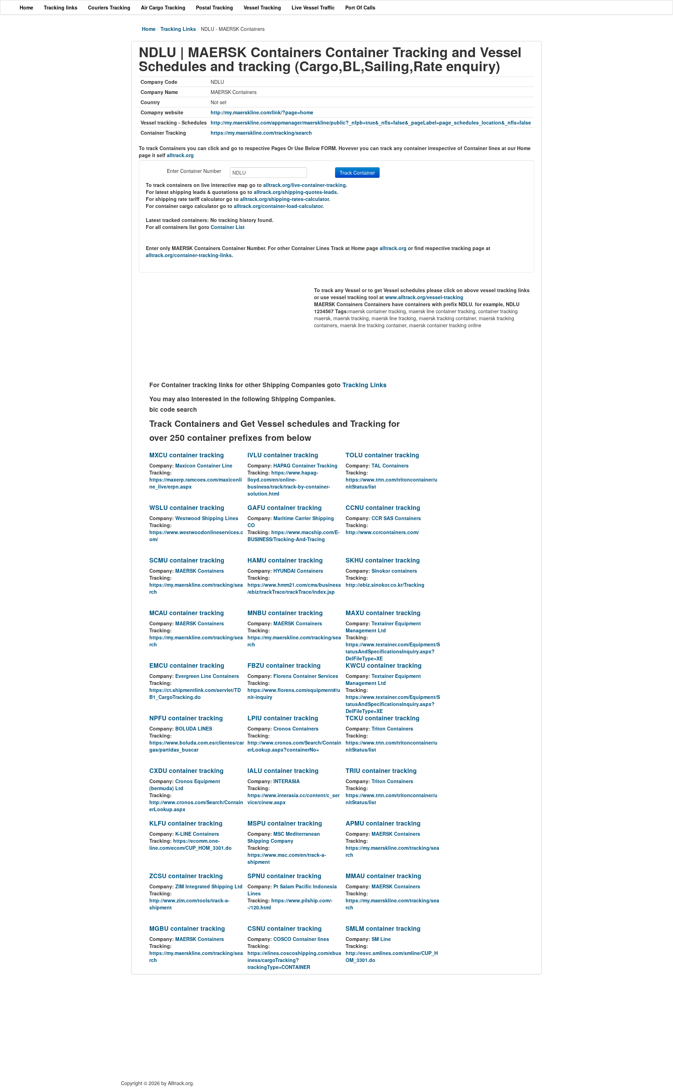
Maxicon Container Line (203, 465)
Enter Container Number (194, 170)
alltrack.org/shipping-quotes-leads (295, 191)
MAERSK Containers (199, 570)
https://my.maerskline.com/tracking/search (261, 132)
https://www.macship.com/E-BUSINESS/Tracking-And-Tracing (293, 536)
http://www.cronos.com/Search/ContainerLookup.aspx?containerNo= (294, 746)
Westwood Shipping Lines (206, 518)
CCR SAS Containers (396, 518)
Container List (228, 226)
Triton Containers (392, 728)
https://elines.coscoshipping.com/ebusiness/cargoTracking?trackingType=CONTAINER (294, 959)
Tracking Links (178, 28)
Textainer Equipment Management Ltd (383, 627)
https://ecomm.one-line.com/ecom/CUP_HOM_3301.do (190, 844)
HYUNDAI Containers (298, 570)
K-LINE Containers (197, 833)
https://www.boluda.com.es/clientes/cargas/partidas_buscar (196, 746)
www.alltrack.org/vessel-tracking (424, 297)
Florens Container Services (305, 675)
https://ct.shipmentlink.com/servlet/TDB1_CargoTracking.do (195, 693)
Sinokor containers (394, 570)
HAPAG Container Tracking (305, 465)
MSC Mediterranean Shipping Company (283, 837)
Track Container (357, 172)
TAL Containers (390, 465)
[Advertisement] (231, 329)
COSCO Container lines (301, 938)
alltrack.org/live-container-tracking (304, 184)
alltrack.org (180, 155)
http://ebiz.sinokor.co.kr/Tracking (385, 584)
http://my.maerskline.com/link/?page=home (262, 112)
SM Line (381, 938)
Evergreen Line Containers (207, 675)
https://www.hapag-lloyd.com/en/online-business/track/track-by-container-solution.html (288, 483)
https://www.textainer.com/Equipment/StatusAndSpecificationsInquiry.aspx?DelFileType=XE (393, 651)
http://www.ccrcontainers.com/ (382, 532)
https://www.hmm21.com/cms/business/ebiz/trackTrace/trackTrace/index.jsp (294, 588)
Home (149, 28)
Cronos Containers (296, 728)
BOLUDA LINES (193, 728)
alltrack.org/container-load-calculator (278, 205)
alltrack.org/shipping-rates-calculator (284, 198)
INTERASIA (286, 781)
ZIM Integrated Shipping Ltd (209, 886)
